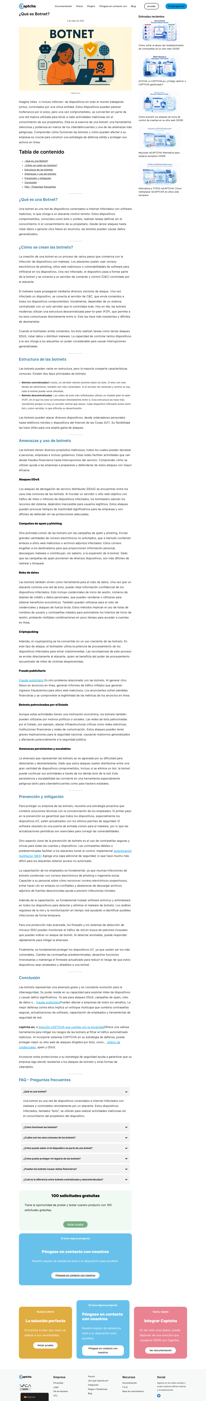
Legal (55, 1387)
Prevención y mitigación (38, 178)
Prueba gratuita (176, 6)
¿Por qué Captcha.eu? (98, 1380)
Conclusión (31, 182)
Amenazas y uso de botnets (40, 174)
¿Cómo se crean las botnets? (41, 165)
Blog (90, 1393)
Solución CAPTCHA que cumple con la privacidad (71, 1027)
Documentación (129, 1383)
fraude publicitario (48, 1002)
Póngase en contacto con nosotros (75, 1275)
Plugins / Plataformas (97, 1389)
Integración (93, 1385)
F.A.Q (125, 1387)
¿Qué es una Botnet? (36, 161)
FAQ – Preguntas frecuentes (40, 186)
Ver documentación (160, 1350)
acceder (151, 6)
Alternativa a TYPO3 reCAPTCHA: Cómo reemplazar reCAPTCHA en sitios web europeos (160, 192)
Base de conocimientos (133, 1391)
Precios (91, 1376)
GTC (55, 1395)
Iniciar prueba (75, 1224)
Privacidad (58, 1383)
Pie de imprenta (60, 1391)
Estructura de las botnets (39, 169)
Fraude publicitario (31, 680)
